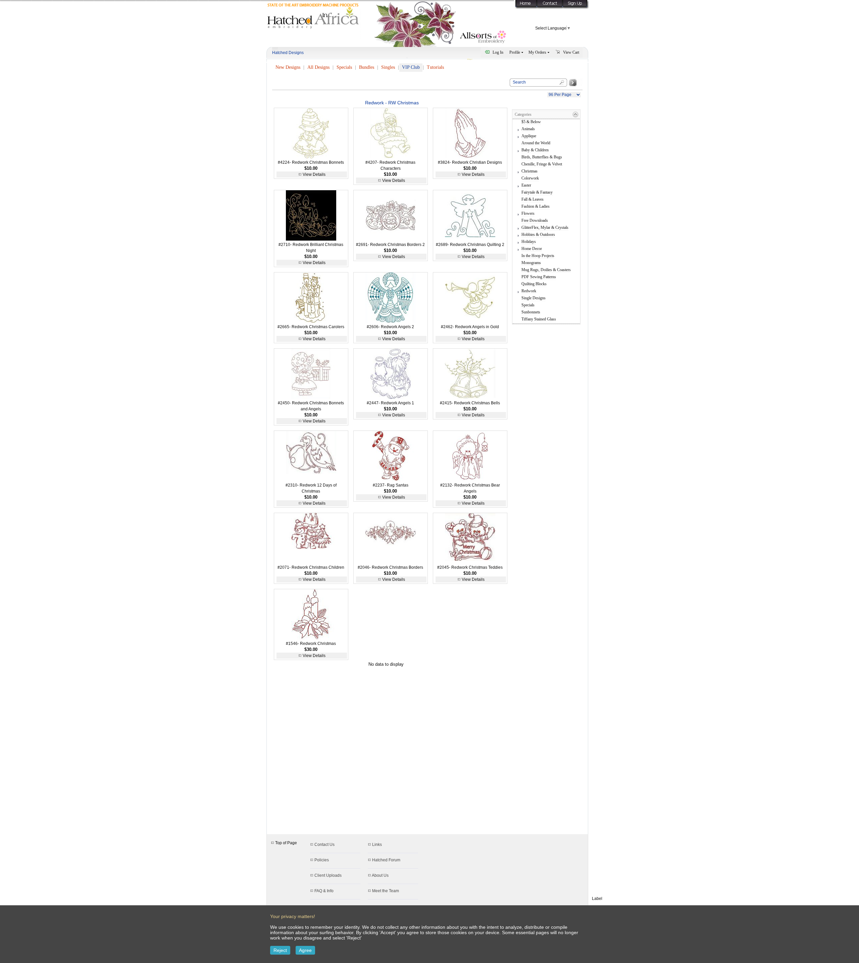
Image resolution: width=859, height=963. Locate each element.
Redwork (528, 291)
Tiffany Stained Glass (538, 319)
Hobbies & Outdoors (538, 234)
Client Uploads (328, 875)
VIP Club (411, 67)
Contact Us (324, 844)
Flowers (528, 213)
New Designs (287, 67)
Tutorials (435, 67)
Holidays (528, 241)
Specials (344, 67)
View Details (314, 174)
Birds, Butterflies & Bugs (541, 157)
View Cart (571, 52)
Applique (528, 136)
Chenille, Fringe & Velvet (541, 164)
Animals (528, 128)
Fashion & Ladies (535, 206)
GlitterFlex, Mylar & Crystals (544, 227)
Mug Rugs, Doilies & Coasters (546, 269)
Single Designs (533, 298)
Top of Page (285, 843)
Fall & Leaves (532, 199)
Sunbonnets (530, 312)
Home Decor (531, 248)
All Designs (318, 67)
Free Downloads (534, 220)
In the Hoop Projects (537, 255)
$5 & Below (531, 121)
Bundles (366, 67)
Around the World (535, 143)
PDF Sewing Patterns (538, 276)
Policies (321, 860)
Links (377, 844)
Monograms (531, 262)
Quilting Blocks (534, 284)
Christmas (529, 171)
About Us (380, 875)
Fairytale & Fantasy (537, 192)
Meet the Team (385, 891)
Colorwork (530, 178)
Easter (526, 185)
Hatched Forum (386, 860)
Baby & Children (535, 150)
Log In (498, 52)
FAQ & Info (324, 891)
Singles (388, 67)
